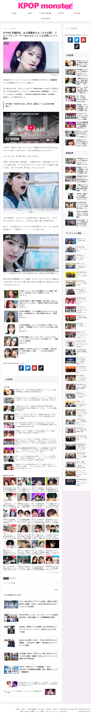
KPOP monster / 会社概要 (27, 711)
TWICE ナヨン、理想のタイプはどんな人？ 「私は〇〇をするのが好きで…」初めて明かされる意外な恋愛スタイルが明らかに (24, 554)
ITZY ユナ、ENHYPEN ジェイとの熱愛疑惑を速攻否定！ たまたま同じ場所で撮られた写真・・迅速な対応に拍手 (38, 569)
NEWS (6, 578)
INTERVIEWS (63, 709)
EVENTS (55, 709)
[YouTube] (34, 368)
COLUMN (48, 709)
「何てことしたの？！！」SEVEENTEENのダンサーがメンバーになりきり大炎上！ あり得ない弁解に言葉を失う (9, 538)
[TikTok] (41, 368)
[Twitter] (28, 368)
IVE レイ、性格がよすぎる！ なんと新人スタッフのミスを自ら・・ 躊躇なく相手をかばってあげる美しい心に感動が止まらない (38, 538)
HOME (17, 709)
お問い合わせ (63, 711)
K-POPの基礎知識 (32, 709)
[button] (57, 583)
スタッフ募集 (40, 711)
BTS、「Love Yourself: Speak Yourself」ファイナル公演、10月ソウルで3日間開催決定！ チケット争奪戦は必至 (9, 569)
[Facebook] (21, 368)
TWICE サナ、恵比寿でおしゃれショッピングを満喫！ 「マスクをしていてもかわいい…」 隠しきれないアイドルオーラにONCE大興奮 (38, 491)
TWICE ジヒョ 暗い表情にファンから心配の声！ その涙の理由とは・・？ (9, 521)
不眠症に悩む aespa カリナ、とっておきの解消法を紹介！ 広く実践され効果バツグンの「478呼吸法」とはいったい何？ (23, 507)
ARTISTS (41, 709)
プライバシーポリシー (52, 711)
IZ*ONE (13, 578)
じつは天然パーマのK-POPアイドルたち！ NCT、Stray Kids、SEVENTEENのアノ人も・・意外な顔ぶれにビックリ (52, 538)
